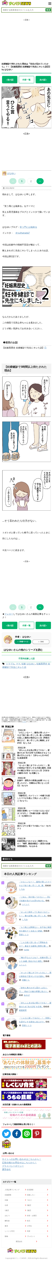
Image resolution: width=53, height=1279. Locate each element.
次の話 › (43, 79)
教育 (6, 1226)
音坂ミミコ (24, 934)
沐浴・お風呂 (32, 1216)
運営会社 (6, 1169)
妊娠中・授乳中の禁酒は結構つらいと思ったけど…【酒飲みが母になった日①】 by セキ (33, 783)
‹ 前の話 (9, 79)
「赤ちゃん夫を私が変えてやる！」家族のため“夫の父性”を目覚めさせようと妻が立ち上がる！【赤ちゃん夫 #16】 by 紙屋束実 (34, 754)
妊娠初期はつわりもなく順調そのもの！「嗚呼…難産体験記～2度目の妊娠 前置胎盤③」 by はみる (33, 843)
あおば (27, 995)
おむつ (7, 1216)
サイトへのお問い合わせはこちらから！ (21, 1159)
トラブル (10, 663)
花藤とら (26, 980)
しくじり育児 (10, 1231)
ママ (18, 663)
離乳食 (7, 1221)
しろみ (22, 889)
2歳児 (29, 1210)
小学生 (29, 1226)
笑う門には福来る (28, 227)
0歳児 (29, 1205)
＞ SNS (41, 642)
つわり (29, 1200)
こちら (24, 721)
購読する (8, 859)
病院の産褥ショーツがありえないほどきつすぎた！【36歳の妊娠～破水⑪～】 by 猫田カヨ (33, 813)
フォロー (8, 614)
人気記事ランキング (12, 1190)
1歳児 (7, 1210)
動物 (6, 1236)
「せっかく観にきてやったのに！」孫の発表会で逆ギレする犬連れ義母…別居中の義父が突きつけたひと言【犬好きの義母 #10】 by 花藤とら (34, 769)
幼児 (28, 1221)
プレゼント (31, 1236)
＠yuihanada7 (22, 233)
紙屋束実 (23, 1010)
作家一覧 (26, 79)
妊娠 (23, 663)
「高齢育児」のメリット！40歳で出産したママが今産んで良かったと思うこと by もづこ (33, 798)
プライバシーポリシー (13, 1166)
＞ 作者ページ (22, 641)
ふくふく (26, 904)
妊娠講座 (8, 1195)
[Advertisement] (26, 38)
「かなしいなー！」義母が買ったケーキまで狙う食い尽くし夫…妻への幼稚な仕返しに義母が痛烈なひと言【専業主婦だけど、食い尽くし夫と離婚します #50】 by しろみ (34, 737)
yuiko (26, 950)
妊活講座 (30, 1190)
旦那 (28, 1231)
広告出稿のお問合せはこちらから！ (19, 1162)
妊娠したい (31, 1195)
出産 (6, 1205)
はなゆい (11, 173)
